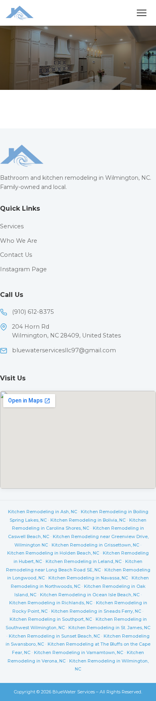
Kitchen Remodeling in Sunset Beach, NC (54, 636)
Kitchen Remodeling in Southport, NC (51, 619)
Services (12, 226)
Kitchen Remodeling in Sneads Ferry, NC (96, 611)
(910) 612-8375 (33, 311)
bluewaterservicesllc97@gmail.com (64, 350)
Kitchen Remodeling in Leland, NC (84, 561)
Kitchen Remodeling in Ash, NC (42, 511)
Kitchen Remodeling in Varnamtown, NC (78, 652)
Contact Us (16, 254)
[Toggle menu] (141, 13)
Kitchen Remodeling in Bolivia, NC (88, 520)
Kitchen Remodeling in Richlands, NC (50, 603)
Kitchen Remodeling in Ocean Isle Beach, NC (90, 594)
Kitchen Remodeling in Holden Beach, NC (53, 553)
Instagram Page (23, 269)
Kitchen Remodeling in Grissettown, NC (95, 545)
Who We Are (18, 240)
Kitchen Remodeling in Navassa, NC (88, 578)
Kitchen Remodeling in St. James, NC (109, 627)
